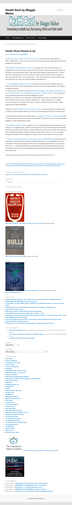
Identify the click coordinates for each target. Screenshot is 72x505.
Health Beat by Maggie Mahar (20, 11)
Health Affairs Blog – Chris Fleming (15, 370)
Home (7, 38)
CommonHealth (9, 365)
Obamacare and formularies (53, 165)
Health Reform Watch (11, 380)
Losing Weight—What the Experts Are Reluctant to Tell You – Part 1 (24, 313)
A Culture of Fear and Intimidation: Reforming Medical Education (34, 491)
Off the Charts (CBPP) (11, 404)
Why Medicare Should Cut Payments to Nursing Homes (32, 483)
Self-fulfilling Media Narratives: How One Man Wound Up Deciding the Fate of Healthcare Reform (33, 299)
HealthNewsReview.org (12, 384)
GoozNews (8, 368)
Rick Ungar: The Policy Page (13, 410)
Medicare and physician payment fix (25, 165)
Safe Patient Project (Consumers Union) (16, 412)
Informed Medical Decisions (13, 390)
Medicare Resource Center (13, 398)
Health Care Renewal (11, 374)
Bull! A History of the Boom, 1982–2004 (15, 256)
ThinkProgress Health (11, 424)
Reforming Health (10, 408)
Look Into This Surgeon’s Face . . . (15, 309)
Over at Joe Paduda (20, 84)
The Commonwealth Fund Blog (14, 414)
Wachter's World (10, 428)
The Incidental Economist (12, 418)
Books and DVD (30, 38)
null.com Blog (9, 402)
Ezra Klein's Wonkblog (12, 366)
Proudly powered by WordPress (36, 498)
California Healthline (11, 361)
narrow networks (40, 165)
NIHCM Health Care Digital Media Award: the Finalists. (21, 301)
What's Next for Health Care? (17, 330)
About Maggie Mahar (17, 38)
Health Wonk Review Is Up (20, 51)
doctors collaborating (50, 164)
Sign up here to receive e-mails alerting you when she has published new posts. (26, 174)
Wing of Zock (9, 430)
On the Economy (10, 406)
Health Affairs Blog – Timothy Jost (15, 372)
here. (53, 155)
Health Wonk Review (23, 164)
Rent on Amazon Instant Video (13, 292)
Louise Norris (28, 109)
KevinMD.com (9, 394)
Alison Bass (8, 358)
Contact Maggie (42, 38)
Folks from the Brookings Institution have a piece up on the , (31, 139)
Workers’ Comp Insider (12, 432)
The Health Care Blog (11, 416)
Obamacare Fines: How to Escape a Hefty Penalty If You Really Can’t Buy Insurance (29, 323)
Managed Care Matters (11, 396)
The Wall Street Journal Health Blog (15, 422)
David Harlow (14, 164)
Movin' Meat (8, 400)
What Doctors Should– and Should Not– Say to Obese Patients (23, 311)
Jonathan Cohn (9, 392)
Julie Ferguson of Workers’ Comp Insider (48, 116)
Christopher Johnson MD (12, 363)
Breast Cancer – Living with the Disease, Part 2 (28, 487)
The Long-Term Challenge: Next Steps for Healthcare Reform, (27, 334)
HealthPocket (9, 386)
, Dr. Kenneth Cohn (21, 68)
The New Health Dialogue (12, 420)
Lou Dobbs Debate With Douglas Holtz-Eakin (22, 338)
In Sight (7, 388)
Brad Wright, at (17, 125)
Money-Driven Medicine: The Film (33, 290)
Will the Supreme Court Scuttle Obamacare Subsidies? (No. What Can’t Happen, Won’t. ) (31, 307)
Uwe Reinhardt (9, 426)
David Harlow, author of (24, 59)
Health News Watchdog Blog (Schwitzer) (17, 376)
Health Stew (8, 382)
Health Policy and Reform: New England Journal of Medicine (23, 378)
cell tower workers (39, 164)
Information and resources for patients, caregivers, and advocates (40, 450)
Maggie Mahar (24, 54)
